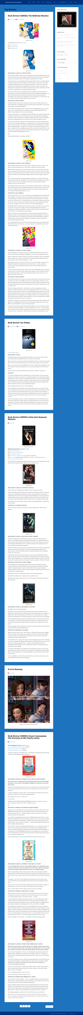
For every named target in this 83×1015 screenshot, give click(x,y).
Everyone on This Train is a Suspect (15, 748)
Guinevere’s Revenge (15, 450)
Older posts (49, 1006)
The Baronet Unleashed (16, 454)
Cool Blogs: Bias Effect (62, 35)
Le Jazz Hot (13, 457)
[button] (64, 22)
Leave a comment (20, 19)
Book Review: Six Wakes (19, 322)
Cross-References (62, 2)
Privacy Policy (60, 70)
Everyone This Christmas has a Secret (15, 750)
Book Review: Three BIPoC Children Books (66, 45)
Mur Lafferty (24, 42)
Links (76, 2)
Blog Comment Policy (61, 73)
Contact (71, 2)
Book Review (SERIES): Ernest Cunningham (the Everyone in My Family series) (27, 737)
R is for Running (15, 669)
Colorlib (68, 1013)
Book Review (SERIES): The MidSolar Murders (28, 16)
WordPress (76, 1013)
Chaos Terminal (14, 46)
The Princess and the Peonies (17, 455)
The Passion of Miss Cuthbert (17, 452)
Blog (29, 2)
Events (38, 2)
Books (43, 2)
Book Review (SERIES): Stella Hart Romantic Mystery (27, 418)
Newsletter (48, 2)
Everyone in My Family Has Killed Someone (17, 747)
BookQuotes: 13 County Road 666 (64, 37)
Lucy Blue (27, 449)
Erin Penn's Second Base (13, 2)
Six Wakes (10, 352)
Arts (55, 2)
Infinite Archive (14, 48)
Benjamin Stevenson (25, 745)
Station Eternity (14, 45)
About (33, 2)
